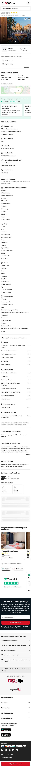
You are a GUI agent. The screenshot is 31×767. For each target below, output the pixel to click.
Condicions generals (7, 754)
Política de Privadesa (13, 627)
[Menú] (2, 2)
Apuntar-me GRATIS (15, 622)
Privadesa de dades (6, 757)
